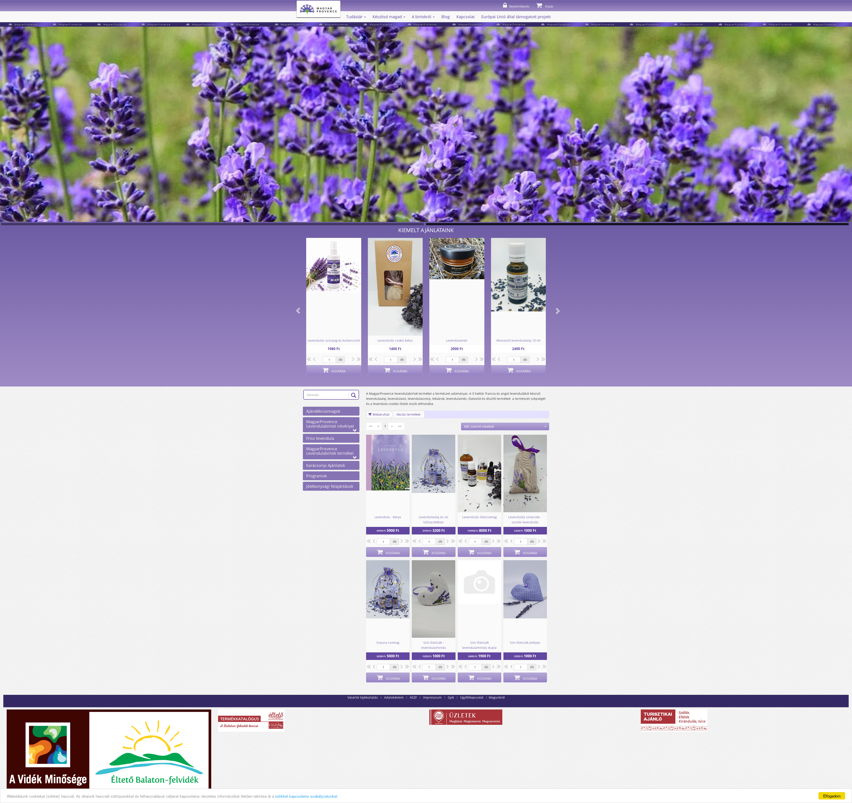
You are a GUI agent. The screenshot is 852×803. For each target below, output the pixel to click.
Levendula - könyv (388, 517)
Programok (316, 475)
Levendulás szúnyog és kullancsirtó (334, 340)
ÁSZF (413, 697)
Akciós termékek (408, 414)
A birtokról (422, 16)
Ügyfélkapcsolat (471, 697)
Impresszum (432, 697)
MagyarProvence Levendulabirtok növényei (330, 424)
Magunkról (497, 697)
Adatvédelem (394, 697)
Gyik (451, 697)
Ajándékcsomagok (323, 411)
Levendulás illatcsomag (479, 517)
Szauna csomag (387, 642)
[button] (298, 311)
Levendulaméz (456, 340)
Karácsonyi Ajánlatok (325, 465)
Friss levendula (320, 438)
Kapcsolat (465, 16)
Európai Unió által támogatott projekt (516, 16)
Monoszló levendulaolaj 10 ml (518, 340)
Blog (445, 16)
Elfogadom (832, 796)
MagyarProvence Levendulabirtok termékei (330, 451)
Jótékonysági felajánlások (329, 486)
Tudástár (355, 16)
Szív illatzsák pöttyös (525, 642)
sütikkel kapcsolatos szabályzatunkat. (306, 796)
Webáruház (381, 414)
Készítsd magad (388, 16)
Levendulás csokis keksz (395, 340)
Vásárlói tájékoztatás (362, 697)
